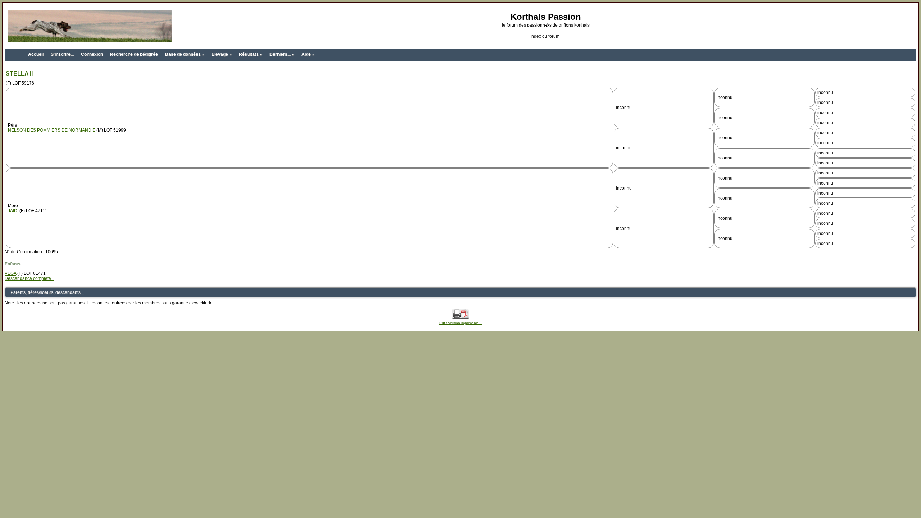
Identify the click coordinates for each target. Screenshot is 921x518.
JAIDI (13, 210)
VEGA (10, 273)
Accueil (36, 54)
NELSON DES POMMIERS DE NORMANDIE (51, 130)
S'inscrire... (62, 54)
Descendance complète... (29, 278)
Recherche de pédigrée (134, 54)
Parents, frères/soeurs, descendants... (47, 292)
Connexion (92, 54)
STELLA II (19, 74)
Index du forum (544, 36)
